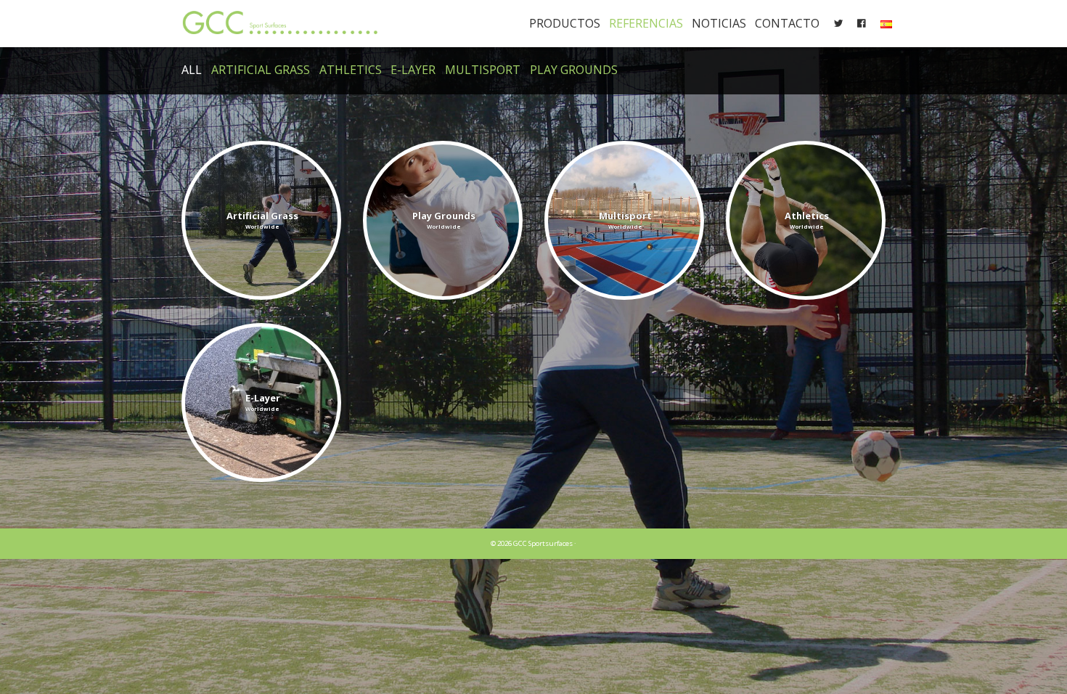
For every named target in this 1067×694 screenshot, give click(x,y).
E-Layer (413, 70)
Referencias (646, 23)
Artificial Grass (260, 70)
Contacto (787, 23)
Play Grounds (574, 70)
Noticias (719, 23)
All (191, 70)
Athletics (350, 70)
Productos (564, 23)
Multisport (482, 70)
